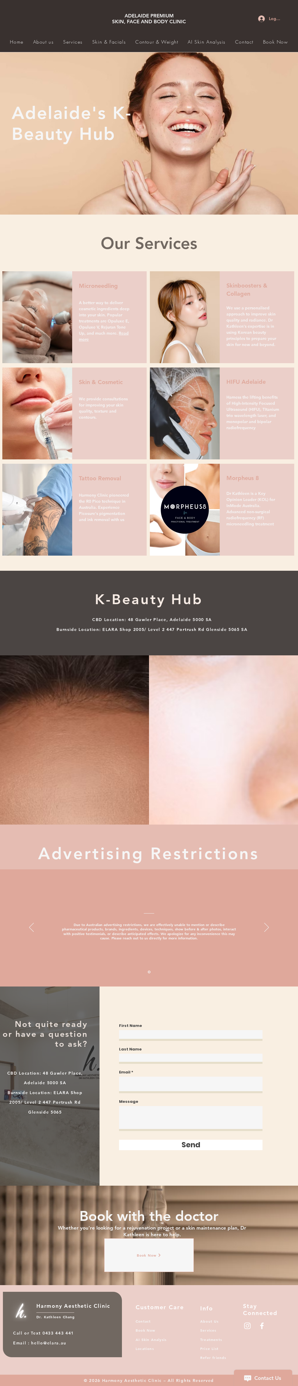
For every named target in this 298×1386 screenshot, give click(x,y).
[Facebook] (262, 1325)
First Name (130, 1026)
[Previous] (31, 928)
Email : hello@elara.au (39, 1343)
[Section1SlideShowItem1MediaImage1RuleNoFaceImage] (149, 972)
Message (128, 1101)
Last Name (130, 1049)
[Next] (266, 928)
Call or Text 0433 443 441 (44, 1333)
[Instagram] (247, 1325)
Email (124, 1072)
